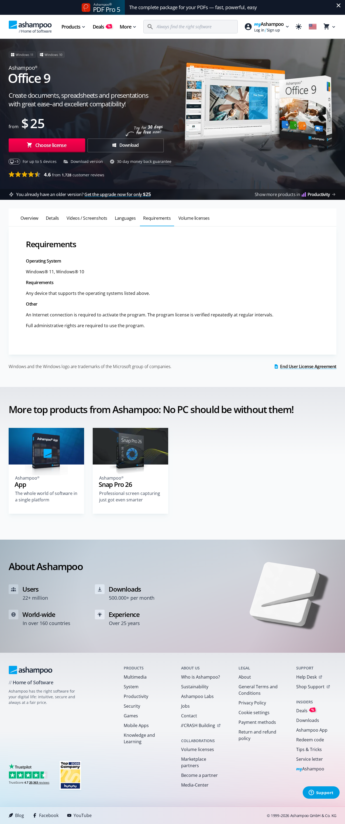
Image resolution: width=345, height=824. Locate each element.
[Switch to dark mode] (298, 26)
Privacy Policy (252, 703)
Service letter (309, 759)
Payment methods (257, 722)
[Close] (338, 5)
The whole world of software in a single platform (46, 496)
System (131, 687)
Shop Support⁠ (310, 687)
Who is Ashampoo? (200, 677)
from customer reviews (74, 174)
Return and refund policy (257, 735)
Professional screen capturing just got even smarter (129, 496)
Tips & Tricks (309, 749)
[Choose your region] (312, 26)
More (125, 26)
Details (52, 218)
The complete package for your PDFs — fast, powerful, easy (193, 7)
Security (132, 706)
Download (129, 145)
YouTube (83, 815)
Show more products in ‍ (292, 194)
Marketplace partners (193, 762)
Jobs (185, 706)
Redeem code (310, 740)
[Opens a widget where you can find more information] (321, 793)
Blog (19, 815)
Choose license (50, 145)
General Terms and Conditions (258, 690)
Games (131, 716)
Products (70, 26)
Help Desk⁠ (306, 677)
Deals (102, 26)
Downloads (307, 720)
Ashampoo (310, 769)
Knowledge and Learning (139, 738)
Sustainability (194, 687)
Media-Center (195, 785)
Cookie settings (254, 712)
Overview (29, 218)
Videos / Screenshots (87, 218)
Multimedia (135, 677)
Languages (125, 218)
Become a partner (199, 775)
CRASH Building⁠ (198, 725)
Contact (189, 716)
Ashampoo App (311, 730)
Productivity (136, 696)
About (245, 677)
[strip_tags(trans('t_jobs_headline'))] (70, 775)
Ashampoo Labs (197, 696)
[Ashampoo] (30, 670)
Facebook (48, 815)
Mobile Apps (136, 725)
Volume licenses (194, 218)
